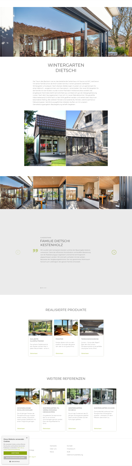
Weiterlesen (40, 338)
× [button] (26, 438)
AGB (68, 452)
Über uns (53, 449)
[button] (114, 252)
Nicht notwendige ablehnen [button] (15, 457)
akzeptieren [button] (15, 453)
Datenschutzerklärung (74, 455)
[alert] (15, 450)
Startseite (53, 446)
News (52, 452)
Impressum (71, 449)
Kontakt (69, 446)
